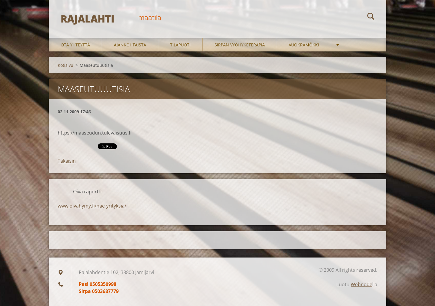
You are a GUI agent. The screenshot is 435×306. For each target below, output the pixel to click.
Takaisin (67, 161)
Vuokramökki (304, 45)
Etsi (370, 17)
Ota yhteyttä (75, 45)
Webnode (361, 284)
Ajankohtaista (130, 45)
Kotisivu (65, 65)
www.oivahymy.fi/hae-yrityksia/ (92, 206)
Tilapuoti (180, 45)
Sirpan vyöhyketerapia (240, 45)
